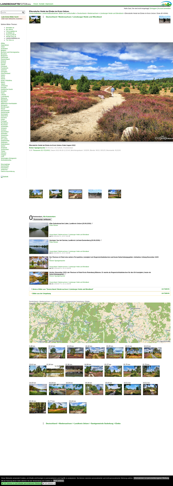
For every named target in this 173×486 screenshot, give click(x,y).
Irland (3, 77)
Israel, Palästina (6, 80)
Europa (3, 63)
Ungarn (3, 155)
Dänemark (4, 57)
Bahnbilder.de (10, 27)
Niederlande (5, 112)
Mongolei (4, 105)
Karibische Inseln (7, 89)
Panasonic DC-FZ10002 (41, 150)
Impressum (49, 4)
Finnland (4, 66)
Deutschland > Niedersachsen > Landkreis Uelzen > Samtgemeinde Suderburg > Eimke (59, 301)
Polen (3, 119)
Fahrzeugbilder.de (11, 31)
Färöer (3, 64)
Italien (3, 82)
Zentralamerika (6, 160)
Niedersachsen (93, 13)
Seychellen (5, 132)
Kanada (3, 87)
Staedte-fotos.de (11, 36)
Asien (3, 47)
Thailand (4, 148)
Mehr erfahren (59, 481)
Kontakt (41, 4)
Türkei (3, 151)
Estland (3, 61)
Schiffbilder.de (10, 33)
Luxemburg (5, 96)
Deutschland (81, 13)
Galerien (4, 70)
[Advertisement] (75, 30)
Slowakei (4, 133)
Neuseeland (5, 110)
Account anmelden (164, 8)
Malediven (4, 100)
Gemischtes (5, 166)
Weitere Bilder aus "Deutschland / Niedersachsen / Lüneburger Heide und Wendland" (62, 289)
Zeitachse (4, 169)
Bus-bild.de (9, 29)
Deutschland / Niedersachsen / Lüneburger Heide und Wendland (74, 17)
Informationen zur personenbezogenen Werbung (151, 478)
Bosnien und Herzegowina (10, 52)
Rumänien (4, 123)
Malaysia (4, 98)
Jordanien (4, 86)
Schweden (4, 126)
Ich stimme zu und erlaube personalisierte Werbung (21, 483)
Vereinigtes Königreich (8, 158)
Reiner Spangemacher (37, 148)
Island (3, 79)
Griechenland (5, 73)
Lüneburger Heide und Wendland (111, 13)
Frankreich (4, 68)
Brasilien (4, 54)
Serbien (3, 130)
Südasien (4, 142)
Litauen (3, 95)
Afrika (3, 43)
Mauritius (4, 102)
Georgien (4, 72)
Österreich (4, 116)
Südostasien (5, 144)
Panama (4, 118)
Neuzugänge (5, 164)
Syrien (3, 146)
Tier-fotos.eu (10, 40)
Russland (4, 125)
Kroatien (4, 91)
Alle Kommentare (49, 216)
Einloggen (153, 8)
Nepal (3, 109)
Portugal (4, 121)
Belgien (3, 50)
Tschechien (5, 149)
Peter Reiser (53, 225)
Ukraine (3, 153)
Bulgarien (4, 56)
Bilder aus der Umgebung (41, 293)
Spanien (4, 137)
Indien (3, 75)
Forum (36, 4)
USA (2, 156)
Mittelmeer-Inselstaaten (9, 103)
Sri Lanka (4, 139)
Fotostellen (4, 168)
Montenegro (5, 107)
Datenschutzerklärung (8, 171)
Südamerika (5, 141)
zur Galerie (165, 289)
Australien (4, 49)
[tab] (99, 289)
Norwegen (4, 114)
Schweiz (4, 128)
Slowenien (4, 135)
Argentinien (5, 45)
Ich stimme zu (49, 483)
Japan (3, 84)
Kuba (3, 93)
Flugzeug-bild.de (11, 35)
